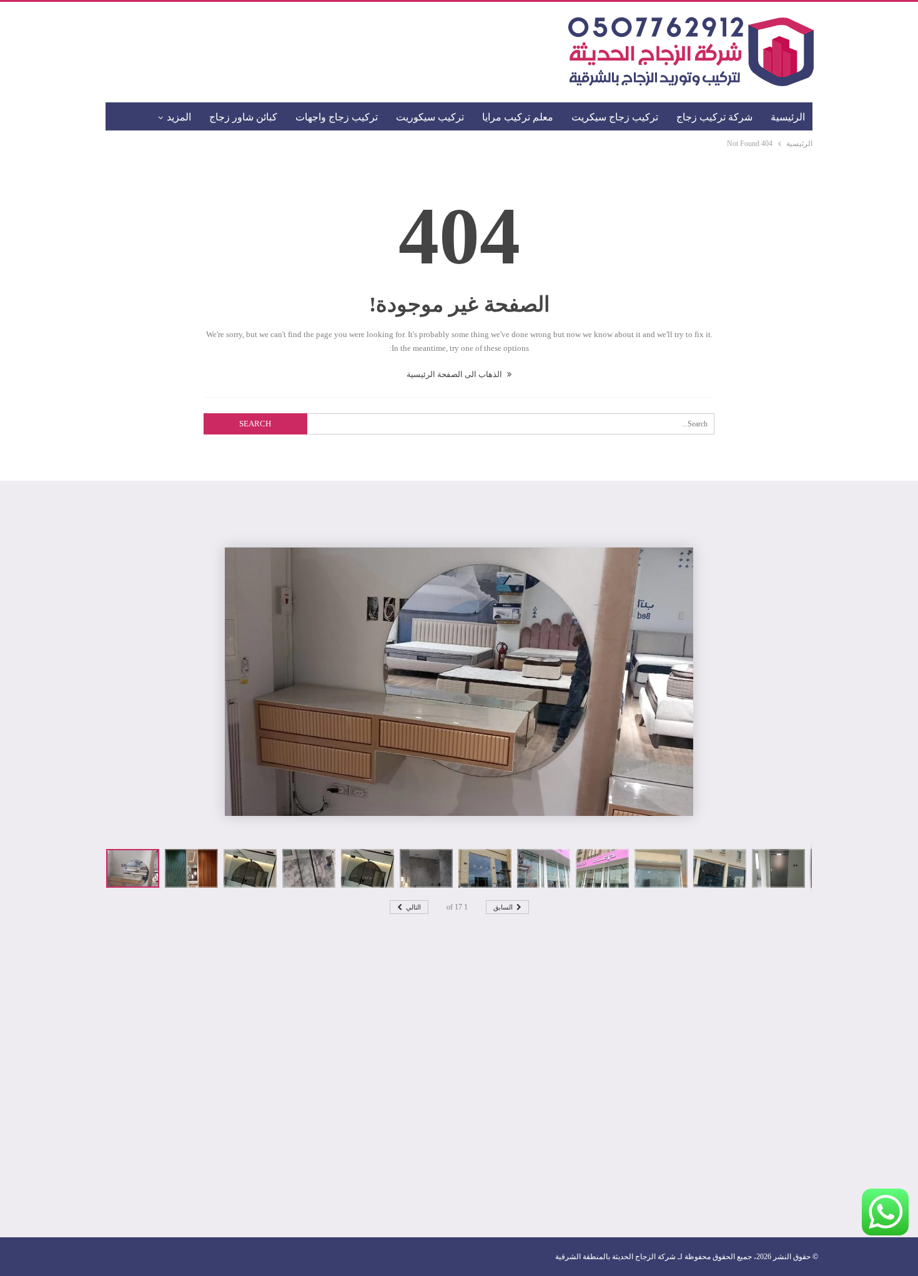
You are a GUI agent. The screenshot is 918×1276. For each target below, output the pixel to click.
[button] (194, 868)
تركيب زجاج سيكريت (614, 117)
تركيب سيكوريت (430, 117)
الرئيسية (788, 117)
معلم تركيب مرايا (517, 117)
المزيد (179, 117)
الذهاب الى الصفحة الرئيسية (455, 374)
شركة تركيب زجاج (714, 117)
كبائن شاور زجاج (243, 117)
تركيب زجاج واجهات (336, 117)
